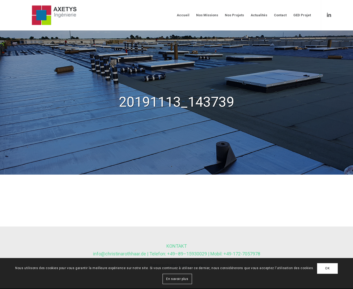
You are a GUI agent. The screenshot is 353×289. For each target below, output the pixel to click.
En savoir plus (177, 278)
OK (327, 268)
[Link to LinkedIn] (329, 15)
